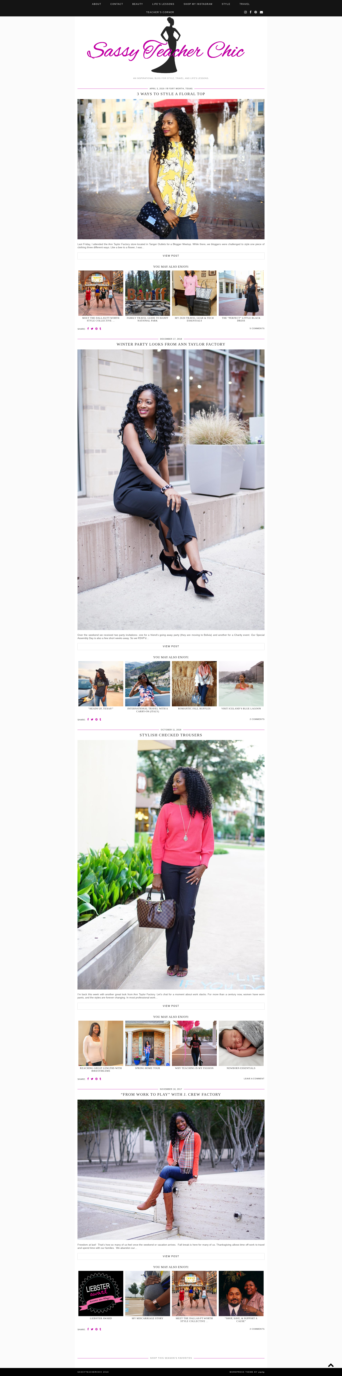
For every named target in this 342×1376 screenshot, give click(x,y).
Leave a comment (254, 1079)
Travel (245, 4)
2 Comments (257, 719)
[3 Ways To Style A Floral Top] (171, 238)
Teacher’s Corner (160, 12)
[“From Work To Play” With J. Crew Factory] (171, 1239)
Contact (116, 4)
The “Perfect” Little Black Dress (241, 319)
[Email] (261, 12)
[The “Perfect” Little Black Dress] (241, 293)
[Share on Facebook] (88, 328)
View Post (171, 255)
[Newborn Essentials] (241, 1043)
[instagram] (245, 12)
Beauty (137, 4)
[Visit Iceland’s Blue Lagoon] (241, 683)
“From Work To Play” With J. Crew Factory (171, 1094)
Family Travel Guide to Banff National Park (147, 319)
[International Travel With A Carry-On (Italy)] (147, 683)
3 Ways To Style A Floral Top (171, 94)
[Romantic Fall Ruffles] (194, 683)
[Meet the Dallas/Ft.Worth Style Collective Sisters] (100, 293)
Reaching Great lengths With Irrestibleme (101, 1069)
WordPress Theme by (247, 1372)
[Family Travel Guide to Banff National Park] (147, 293)
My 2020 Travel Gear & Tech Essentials (194, 319)
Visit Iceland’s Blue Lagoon (241, 708)
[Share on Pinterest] (96, 328)
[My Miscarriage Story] (147, 1293)
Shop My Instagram (198, 4)
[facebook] (251, 12)
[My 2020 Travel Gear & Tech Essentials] (194, 293)
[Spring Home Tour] (147, 1043)
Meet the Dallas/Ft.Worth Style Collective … (100, 319)
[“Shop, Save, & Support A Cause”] (241, 1293)
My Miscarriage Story (147, 1318)
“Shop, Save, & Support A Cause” (241, 1319)
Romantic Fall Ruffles (194, 708)
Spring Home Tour (147, 1068)
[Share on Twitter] (92, 328)
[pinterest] (255, 12)
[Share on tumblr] (100, 328)
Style (226, 4)
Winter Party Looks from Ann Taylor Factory (171, 344)
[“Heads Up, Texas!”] (100, 683)
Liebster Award (101, 1318)
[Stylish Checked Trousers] (171, 988)
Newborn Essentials (241, 1068)
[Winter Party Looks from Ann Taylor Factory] (171, 629)
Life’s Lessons (163, 4)
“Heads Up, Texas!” (100, 708)
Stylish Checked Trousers (171, 735)
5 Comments (257, 328)
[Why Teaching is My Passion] (194, 1043)
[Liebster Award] (100, 1293)
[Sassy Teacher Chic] (171, 37)
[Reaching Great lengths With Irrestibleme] (100, 1043)
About (96, 4)
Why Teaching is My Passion (194, 1068)
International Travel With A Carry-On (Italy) (147, 710)
